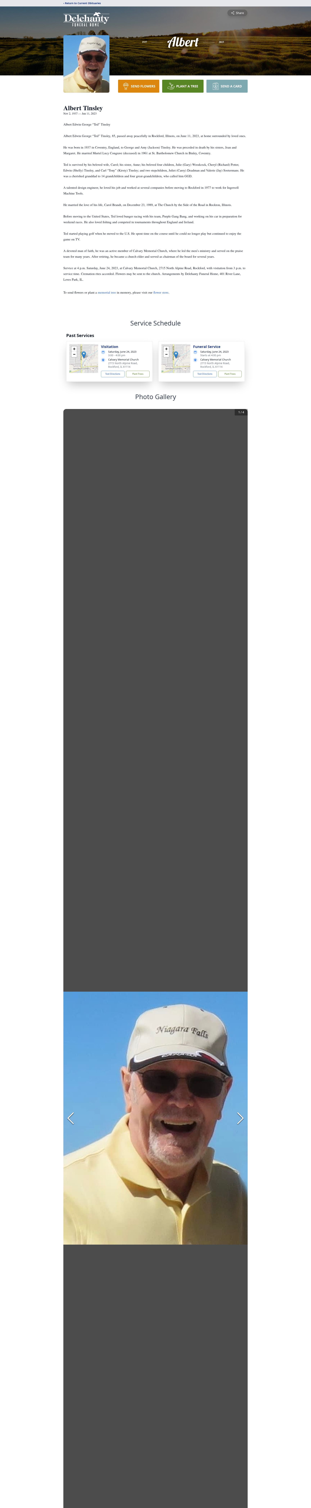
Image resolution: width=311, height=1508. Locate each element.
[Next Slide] (240, 1118)
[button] (84, 355)
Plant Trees (137, 373)
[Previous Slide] (70, 1118)
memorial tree (107, 292)
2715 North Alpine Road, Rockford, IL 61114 (123, 364)
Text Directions (112, 373)
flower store (160, 292)
